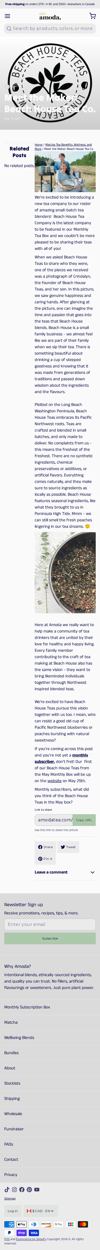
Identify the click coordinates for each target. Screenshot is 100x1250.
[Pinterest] (29, 1189)
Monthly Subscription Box (27, 1007)
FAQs (8, 1144)
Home (38, 144)
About (9, 1068)
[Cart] (90, 16)
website (54, 781)
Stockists (12, 1083)
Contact (11, 1159)
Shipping (12, 1099)
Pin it (47, 859)
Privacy (10, 1175)
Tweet (71, 847)
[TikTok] (7, 1189)
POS (7, 1239)
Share (48, 847)
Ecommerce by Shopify (31, 1239)
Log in (13, 1211)
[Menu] (9, 16)
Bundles (11, 1053)
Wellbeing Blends (19, 1038)
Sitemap (9, 1199)
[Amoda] (50, 16)
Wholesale (13, 1114)
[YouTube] (36, 1189)
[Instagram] (14, 1189)
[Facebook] (22, 1189)
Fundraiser (14, 1129)
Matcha (11, 1022)
